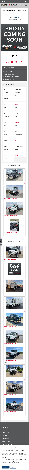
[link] (7, 62)
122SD (5, 127)
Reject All (13, 467)
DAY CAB (17, 17)
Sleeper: (5, 145)
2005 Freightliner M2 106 (10, 259)
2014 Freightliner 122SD (10, 293)
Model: (5, 125)
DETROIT (16, 104)
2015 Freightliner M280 (10, 377)
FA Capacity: (6, 92)
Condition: (5, 158)
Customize (19, 467)
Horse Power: (6, 121)
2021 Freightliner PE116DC (10, 215)
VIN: (16, 145)
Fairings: (5, 107)
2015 (4, 155)
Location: (16, 154)
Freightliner (17, 122)
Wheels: (16, 149)
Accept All (5, 467)
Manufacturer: (17, 121)
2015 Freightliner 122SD (10, 326)
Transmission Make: (18, 134)
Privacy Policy (6, 432)
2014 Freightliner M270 (10, 309)
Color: (16, 98)
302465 (16, 127)
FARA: (16, 107)
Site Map (5, 435)
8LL (15, 140)
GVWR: (16, 116)
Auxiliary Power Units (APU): (19, 93)
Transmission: (17, 139)
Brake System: (6, 98)
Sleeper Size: (17, 130)
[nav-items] (2, 1)
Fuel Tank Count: (7, 116)
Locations (5, 427)
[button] (25, 1)
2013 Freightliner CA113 (10, 276)
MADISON (16, 155)
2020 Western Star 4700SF (10, 198)
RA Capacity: (6, 130)
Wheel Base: (6, 149)
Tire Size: (5, 134)
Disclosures (6, 438)
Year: (4, 154)
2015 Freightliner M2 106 (10, 343)
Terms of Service (7, 430)
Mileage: (16, 125)
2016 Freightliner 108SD (10, 411)
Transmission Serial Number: (7, 140)
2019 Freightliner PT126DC (10, 181)
